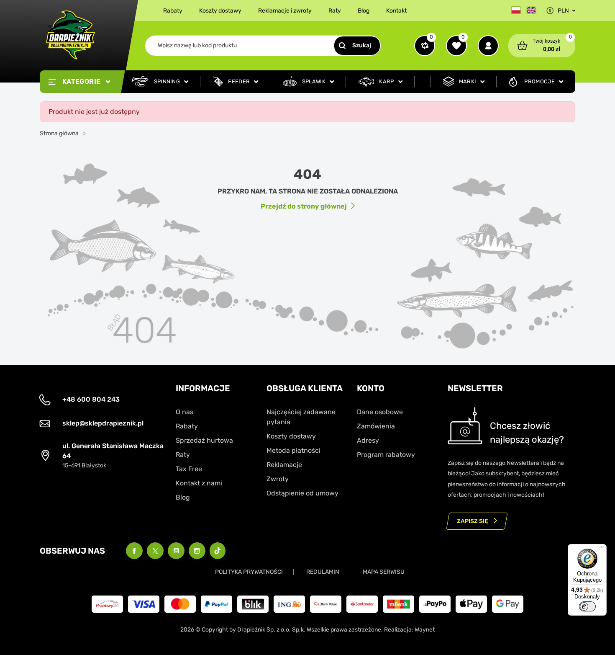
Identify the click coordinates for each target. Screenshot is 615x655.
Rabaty (172, 10)
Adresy (368, 440)
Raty (334, 10)
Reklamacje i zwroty (285, 10)
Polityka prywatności (249, 571)
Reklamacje (284, 465)
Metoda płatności (293, 450)
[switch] (587, 606)
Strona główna (59, 133)
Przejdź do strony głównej (304, 206)
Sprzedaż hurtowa (204, 440)
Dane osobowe (380, 412)
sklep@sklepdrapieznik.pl (103, 423)
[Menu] (602, 549)
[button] (541, 45)
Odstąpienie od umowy (302, 493)
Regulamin (322, 571)
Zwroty (277, 479)
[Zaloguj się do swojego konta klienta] (488, 45)
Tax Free (189, 469)
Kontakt (396, 10)
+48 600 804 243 (91, 399)
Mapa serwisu (384, 571)
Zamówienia (376, 426)
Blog (363, 10)
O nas (184, 412)
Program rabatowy (386, 455)
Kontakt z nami (199, 483)
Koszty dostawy (220, 10)
